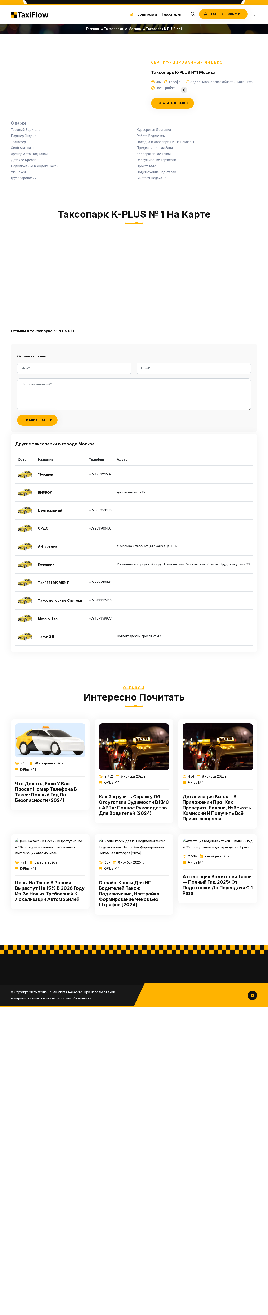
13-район (45, 474)
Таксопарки (171, 14)
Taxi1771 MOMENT (53, 582)
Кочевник (46, 564)
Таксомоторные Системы (61, 601)
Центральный (50, 511)
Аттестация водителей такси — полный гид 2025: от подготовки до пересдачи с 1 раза (218, 885)
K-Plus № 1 (27, 769)
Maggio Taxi (48, 618)
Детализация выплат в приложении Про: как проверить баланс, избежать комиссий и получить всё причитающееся (217, 808)
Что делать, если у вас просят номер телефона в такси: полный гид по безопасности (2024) (46, 792)
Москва (134, 29)
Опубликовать (35, 420)
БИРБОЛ (45, 492)
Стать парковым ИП (226, 14)
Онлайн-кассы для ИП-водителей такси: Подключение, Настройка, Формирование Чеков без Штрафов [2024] (130, 894)
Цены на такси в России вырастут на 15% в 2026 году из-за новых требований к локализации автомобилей (50, 891)
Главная (92, 29)
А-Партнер (47, 546)
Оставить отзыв (170, 103)
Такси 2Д (46, 636)
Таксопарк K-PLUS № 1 (164, 29)
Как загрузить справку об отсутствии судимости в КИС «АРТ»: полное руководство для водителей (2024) (134, 805)
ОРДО (43, 528)
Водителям (147, 14)
